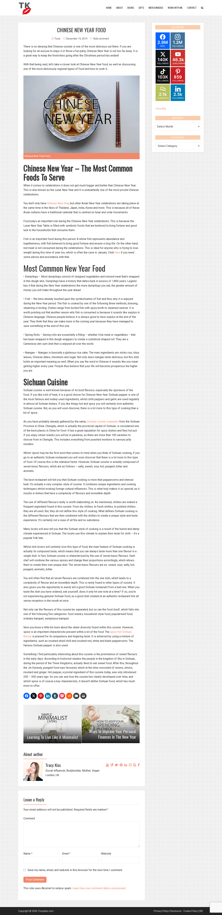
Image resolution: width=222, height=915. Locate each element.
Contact (192, 7)
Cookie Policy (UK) (193, 911)
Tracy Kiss (160, 108)
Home (109, 7)
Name (27, 853)
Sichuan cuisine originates (103, 421)
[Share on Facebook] (26, 696)
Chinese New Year (58, 203)
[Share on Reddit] (69, 696)
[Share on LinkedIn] (48, 696)
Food (57, 38)
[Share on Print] (83, 696)
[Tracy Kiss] (25, 7)
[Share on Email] (76, 696)
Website (106, 853)
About (119, 7)
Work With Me (175, 7)
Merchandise (156, 7)
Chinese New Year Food (37, 156)
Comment (29, 818)
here (117, 252)
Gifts (141, 7)
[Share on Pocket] (62, 696)
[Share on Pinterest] (41, 696)
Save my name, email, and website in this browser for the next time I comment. (75, 870)
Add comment (101, 38)
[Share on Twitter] (34, 696)
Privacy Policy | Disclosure (168, 911)
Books (130, 7)
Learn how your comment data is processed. (99, 888)
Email (66, 853)
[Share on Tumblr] (55, 696)
